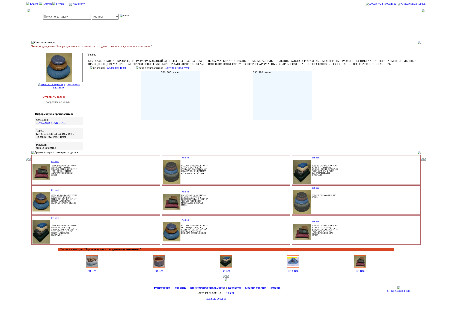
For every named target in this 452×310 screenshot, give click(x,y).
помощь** (78, 3)
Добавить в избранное (382, 3)
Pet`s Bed (293, 270)
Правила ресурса (216, 298)
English (34, 3)
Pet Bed (55, 161)
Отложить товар (117, 67)
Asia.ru (230, 292)
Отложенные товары (413, 3)
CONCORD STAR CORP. (51, 122)
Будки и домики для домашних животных (125, 46)
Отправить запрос (54, 96)
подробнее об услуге (58, 101)
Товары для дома (42, 46)
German (47, 3)
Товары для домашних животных (76, 46)
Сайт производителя (177, 67)
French (60, 3)
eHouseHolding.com (398, 290)
